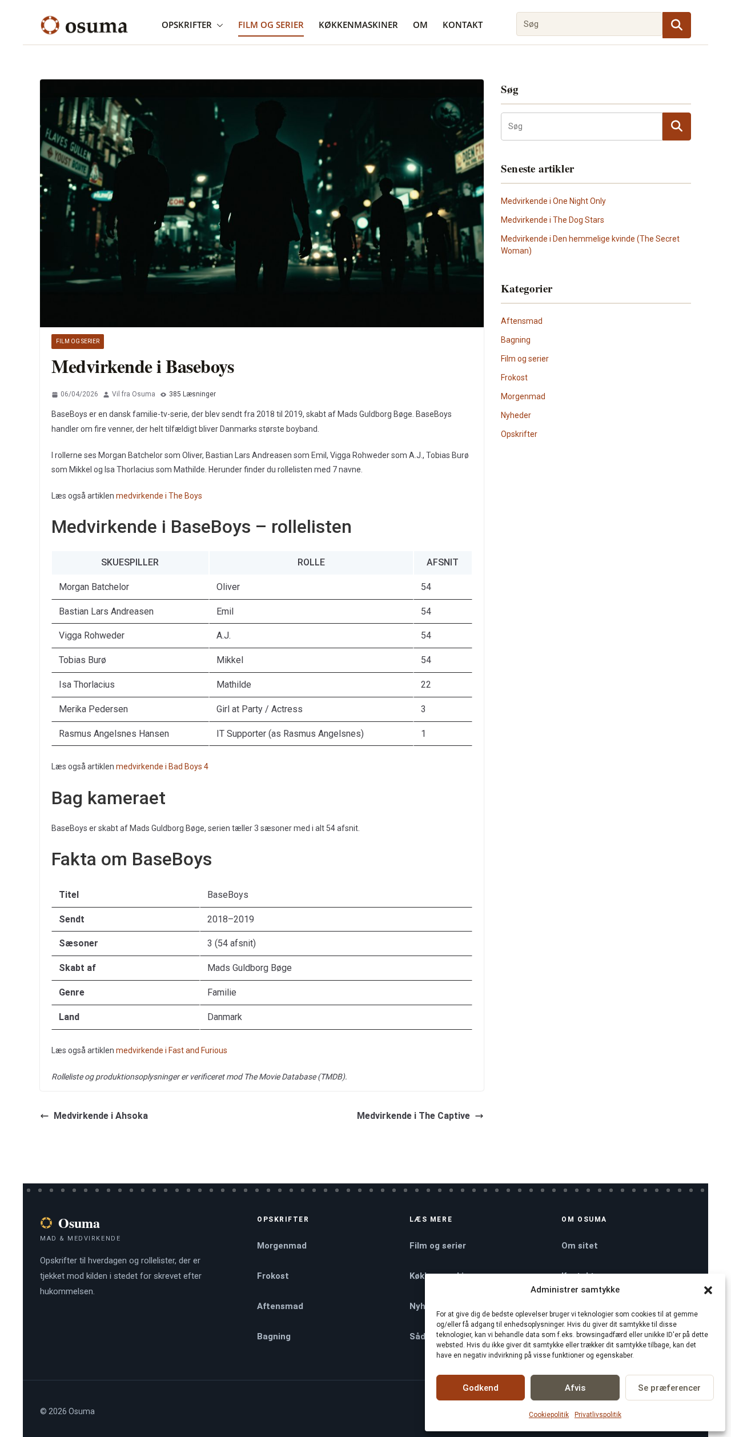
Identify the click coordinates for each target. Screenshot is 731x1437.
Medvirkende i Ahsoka (101, 1115)
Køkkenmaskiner (358, 24)
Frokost (514, 377)
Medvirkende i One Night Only (553, 201)
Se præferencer (669, 1388)
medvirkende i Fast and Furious (171, 1050)
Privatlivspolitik (598, 1415)
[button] (708, 1290)
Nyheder (516, 415)
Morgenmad (523, 396)
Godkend (481, 1388)
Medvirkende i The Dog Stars (552, 219)
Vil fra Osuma (133, 394)
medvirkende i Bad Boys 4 (162, 766)
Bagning (516, 339)
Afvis (575, 1388)
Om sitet (579, 1246)
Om (420, 24)
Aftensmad (522, 321)
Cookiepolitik (549, 1415)
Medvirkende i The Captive (413, 1115)
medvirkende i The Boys (159, 495)
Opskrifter (187, 24)
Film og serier (271, 24)
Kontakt (463, 24)
